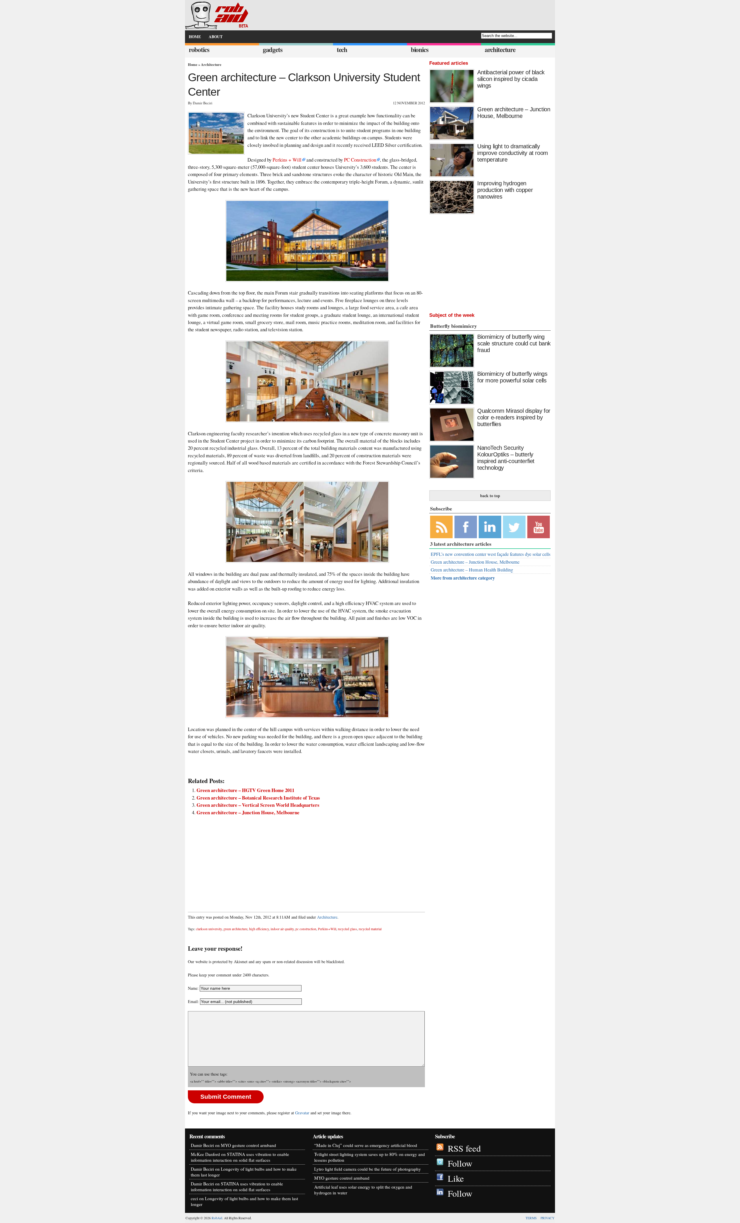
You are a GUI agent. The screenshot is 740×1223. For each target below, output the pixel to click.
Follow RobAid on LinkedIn (490, 527)
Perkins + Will (287, 159)
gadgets (272, 49)
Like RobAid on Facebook (465, 527)
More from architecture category (463, 577)
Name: (193, 988)
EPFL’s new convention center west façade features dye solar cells (490, 554)
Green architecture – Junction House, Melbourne (248, 812)
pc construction (305, 929)
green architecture (235, 929)
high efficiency (259, 929)
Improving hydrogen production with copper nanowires (505, 190)
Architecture (211, 64)
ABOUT (216, 37)
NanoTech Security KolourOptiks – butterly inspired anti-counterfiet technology (505, 458)
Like (456, 1178)
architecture (500, 49)
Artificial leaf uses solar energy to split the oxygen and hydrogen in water (363, 1190)
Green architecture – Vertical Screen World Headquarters (258, 804)
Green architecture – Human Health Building (472, 570)
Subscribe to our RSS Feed (441, 527)
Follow (460, 1163)
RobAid (217, 1218)
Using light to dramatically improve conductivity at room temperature (512, 153)
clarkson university (209, 929)
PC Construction (360, 159)
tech (342, 49)
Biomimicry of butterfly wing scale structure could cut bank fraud (514, 343)
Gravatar (302, 1112)
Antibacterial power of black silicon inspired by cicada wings (511, 79)
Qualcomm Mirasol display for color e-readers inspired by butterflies (513, 417)
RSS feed (464, 1148)
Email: (194, 1001)
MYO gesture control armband (248, 1145)
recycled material (370, 929)
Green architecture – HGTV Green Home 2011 (245, 790)
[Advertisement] (306, 860)
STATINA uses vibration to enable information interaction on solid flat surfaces (240, 1157)
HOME (195, 37)
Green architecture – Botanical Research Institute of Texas (258, 797)
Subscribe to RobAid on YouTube (538, 527)
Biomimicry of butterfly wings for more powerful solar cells (512, 377)
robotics (199, 49)
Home (192, 64)
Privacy (547, 1218)
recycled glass (347, 929)
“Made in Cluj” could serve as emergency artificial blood (365, 1145)
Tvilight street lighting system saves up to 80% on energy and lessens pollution (369, 1157)
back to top (490, 496)
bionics (419, 49)
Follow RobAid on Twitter (514, 527)
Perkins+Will (327, 929)
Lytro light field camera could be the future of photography (367, 1169)
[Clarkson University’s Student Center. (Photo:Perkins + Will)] (306, 241)
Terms (531, 1218)
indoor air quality (282, 929)
